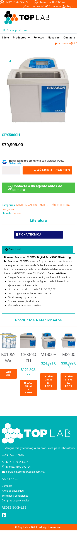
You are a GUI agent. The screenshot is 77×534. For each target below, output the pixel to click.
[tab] (14, 249)
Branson (17, 213)
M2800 (68, 354)
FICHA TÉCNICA (29, 234)
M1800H (48, 354)
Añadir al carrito (53, 170)
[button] (9, 60)
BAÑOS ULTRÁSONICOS (51, 205)
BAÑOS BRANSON (26, 205)
